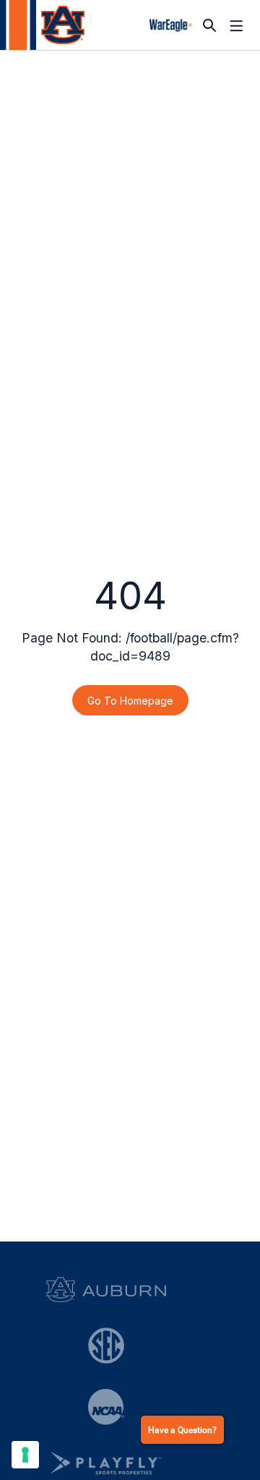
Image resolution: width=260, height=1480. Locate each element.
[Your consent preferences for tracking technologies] (25, 1454)
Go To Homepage (130, 700)
